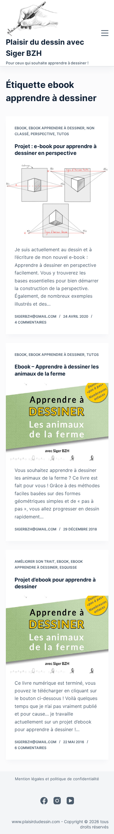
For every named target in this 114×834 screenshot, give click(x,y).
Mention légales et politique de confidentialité (57, 778)
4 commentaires (30, 322)
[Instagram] (57, 800)
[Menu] (104, 33)
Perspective (43, 134)
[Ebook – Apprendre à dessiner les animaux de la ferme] (57, 421)
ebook (21, 128)
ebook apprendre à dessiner (56, 128)
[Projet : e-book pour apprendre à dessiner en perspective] (57, 201)
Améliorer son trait (35, 561)
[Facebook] (44, 800)
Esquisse (68, 567)
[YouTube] (70, 800)
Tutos (63, 134)
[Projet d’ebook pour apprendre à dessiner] (57, 634)
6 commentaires (30, 748)
